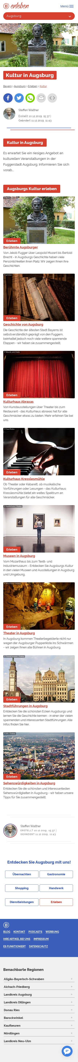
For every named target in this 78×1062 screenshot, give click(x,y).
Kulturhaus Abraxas (18, 402)
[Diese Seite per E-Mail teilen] (41, 98)
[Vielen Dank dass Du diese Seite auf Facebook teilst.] (8, 98)
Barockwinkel (13, 1018)
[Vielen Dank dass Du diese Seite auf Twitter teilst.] (19, 98)
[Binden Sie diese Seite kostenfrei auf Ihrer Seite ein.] (52, 98)
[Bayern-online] (7, 6)
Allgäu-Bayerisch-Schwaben (24, 979)
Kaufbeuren (12, 1025)
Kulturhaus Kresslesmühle (24, 479)
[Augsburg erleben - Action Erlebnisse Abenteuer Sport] (20, 5)
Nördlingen (12, 1033)
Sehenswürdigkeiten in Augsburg (29, 783)
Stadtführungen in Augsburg (25, 706)
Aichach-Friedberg (17, 987)
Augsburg (14, 16)
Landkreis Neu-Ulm (17, 1041)
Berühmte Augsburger (20, 247)
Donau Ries (12, 1010)
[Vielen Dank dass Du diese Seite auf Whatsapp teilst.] (30, 98)
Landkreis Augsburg (18, 994)
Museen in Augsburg (19, 556)
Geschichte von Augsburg (23, 324)
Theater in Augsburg (19, 633)
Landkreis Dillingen (17, 1002)
